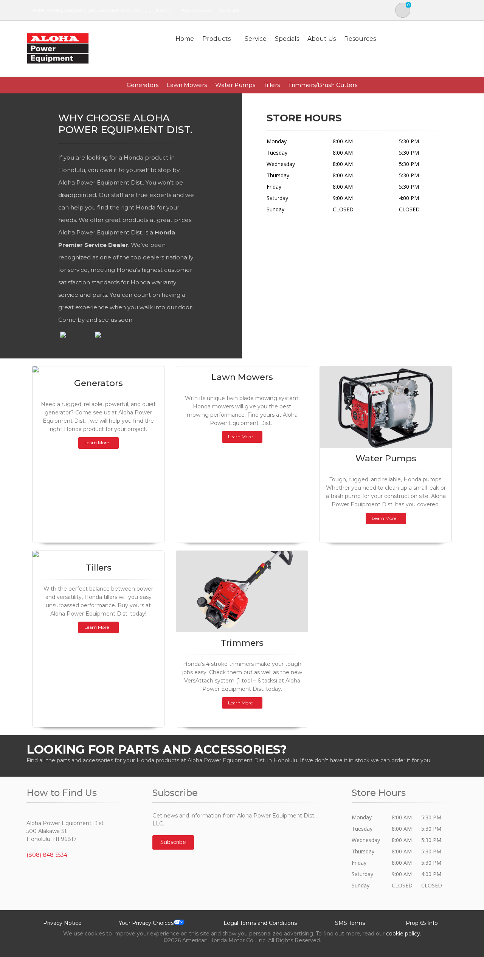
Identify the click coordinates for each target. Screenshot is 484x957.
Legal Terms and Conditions (260, 923)
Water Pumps (235, 84)
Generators (142, 84)
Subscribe (173, 842)
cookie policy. (403, 933)
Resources (360, 38)
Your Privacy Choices (146, 923)
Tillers (272, 84)
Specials (287, 38)
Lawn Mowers (187, 84)
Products (216, 38)
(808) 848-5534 (198, 10)
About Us (321, 38)
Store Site (229, 10)
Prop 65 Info (422, 923)
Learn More (96, 442)
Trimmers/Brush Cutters (322, 84)
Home (184, 38)
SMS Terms (350, 923)
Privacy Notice (62, 923)
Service (256, 38)
